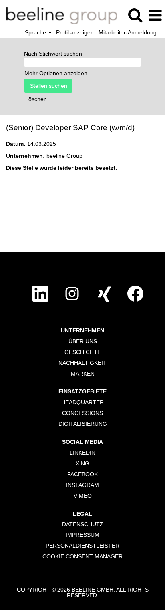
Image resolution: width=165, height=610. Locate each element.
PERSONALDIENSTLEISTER (82, 545)
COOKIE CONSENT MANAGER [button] (82, 556)
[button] (155, 15)
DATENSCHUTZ (82, 524)
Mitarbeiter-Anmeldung (128, 32)
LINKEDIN (82, 452)
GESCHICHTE (82, 352)
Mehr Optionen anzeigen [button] (55, 73)
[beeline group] (59, 15)
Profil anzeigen (75, 32)
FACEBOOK (82, 474)
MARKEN (83, 373)
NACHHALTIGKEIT (82, 363)
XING (82, 463)
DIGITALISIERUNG (82, 424)
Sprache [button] (36, 32)
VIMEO (83, 496)
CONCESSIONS (82, 413)
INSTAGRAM (82, 485)
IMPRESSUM (82, 535)
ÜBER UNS (82, 341)
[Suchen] (135, 15)
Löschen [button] (36, 99)
